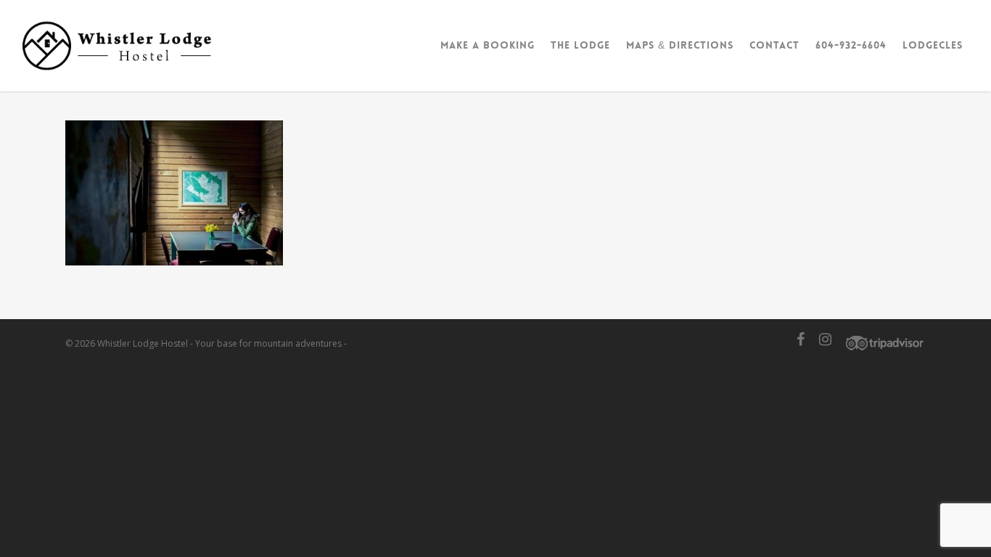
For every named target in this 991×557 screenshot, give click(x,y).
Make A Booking (487, 44)
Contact (774, 44)
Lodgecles (932, 44)
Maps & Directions (679, 44)
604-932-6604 (851, 44)
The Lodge (580, 44)
